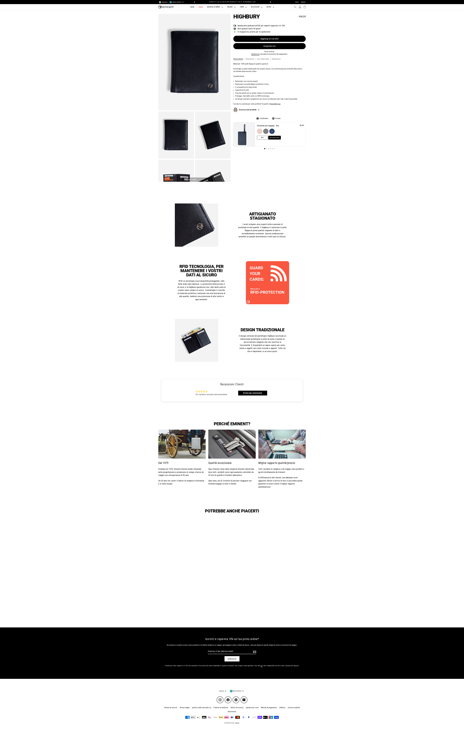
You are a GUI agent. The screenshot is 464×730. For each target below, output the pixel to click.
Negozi (303, 2)
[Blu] (272, 131)
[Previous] (194, 2)
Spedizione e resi (252, 707)
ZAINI (242, 7)
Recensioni (232, 711)
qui (279, 104)
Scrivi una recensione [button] (252, 393)
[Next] (269, 2)
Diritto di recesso (237, 707)
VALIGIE (230, 7)
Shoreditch (274, 104)
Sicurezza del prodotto (248, 110)
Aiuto (297, 2)
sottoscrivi (232, 659)
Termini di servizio (170, 707)
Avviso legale (185, 707)
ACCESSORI (255, 7)
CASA (192, 7)
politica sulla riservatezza (201, 707)
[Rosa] (259, 131)
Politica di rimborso (221, 707)
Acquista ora (269, 46)
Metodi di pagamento (269, 707)
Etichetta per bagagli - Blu (268, 125)
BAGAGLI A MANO (213, 7)
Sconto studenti (294, 707)
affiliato (282, 707)
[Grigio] (266, 131)
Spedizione (255, 54)
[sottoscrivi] (254, 651)
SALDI (201, 7)
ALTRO (269, 7)
